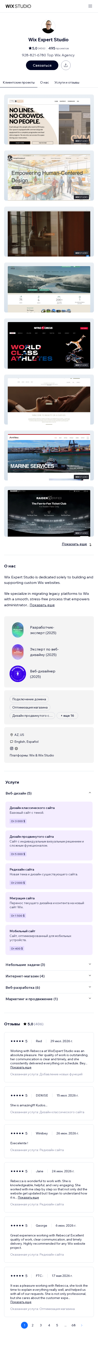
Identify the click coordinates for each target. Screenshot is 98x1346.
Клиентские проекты (19, 82)
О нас (44, 82)
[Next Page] (81, 1325)
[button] (49, 119)
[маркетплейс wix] (18, 6)
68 (74, 1325)
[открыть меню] (90, 6)
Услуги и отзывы (66, 82)
